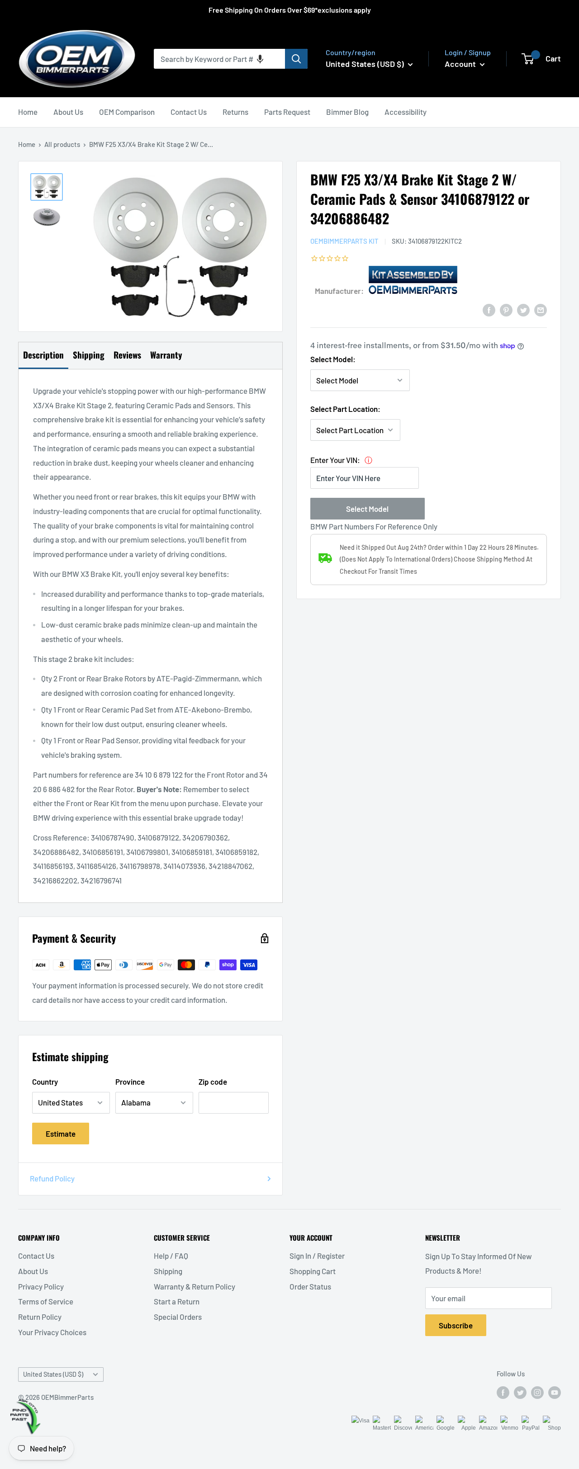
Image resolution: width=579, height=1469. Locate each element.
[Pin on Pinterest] (506, 309)
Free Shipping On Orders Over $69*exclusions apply (290, 9)
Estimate (61, 1133)
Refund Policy (52, 1178)
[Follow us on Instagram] (537, 1392)
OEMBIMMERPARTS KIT (344, 240)
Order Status (310, 1286)
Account (461, 64)
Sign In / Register (317, 1255)
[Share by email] (540, 309)
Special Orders (178, 1316)
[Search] (296, 59)
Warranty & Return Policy (194, 1286)
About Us (68, 111)
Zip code (213, 1081)
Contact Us (189, 111)
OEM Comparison (127, 111)
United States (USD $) (53, 1374)
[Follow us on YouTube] (554, 1392)
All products (62, 144)
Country (45, 1081)
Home (28, 111)
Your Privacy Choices (52, 1332)
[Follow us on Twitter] (520, 1392)
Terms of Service (45, 1301)
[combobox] (219, 59)
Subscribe (456, 1325)
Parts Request (287, 111)
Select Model (367, 508)
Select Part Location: (345, 408)
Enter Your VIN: (335, 459)
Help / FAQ (171, 1255)
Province (130, 1081)
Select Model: (333, 359)
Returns (235, 111)
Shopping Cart (313, 1270)
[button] (260, 59)
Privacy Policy (41, 1286)
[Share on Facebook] (489, 309)
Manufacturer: (339, 290)
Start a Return (176, 1301)
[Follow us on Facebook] (503, 1392)
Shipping (168, 1270)
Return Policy (40, 1316)
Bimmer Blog (347, 111)
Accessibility (405, 111)
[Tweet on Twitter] (523, 309)
